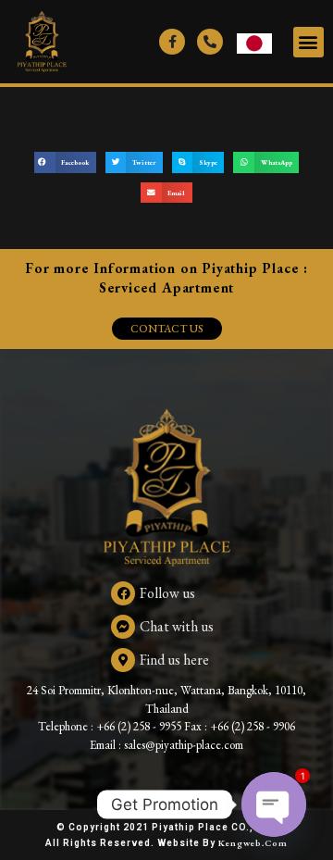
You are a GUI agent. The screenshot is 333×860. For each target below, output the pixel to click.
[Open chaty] (273, 804)
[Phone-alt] (210, 42)
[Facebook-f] (172, 42)
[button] (308, 42)
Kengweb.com (253, 843)
